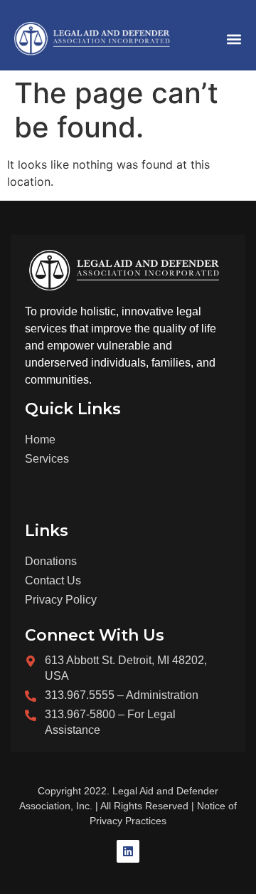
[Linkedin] (128, 851)
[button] (233, 39)
